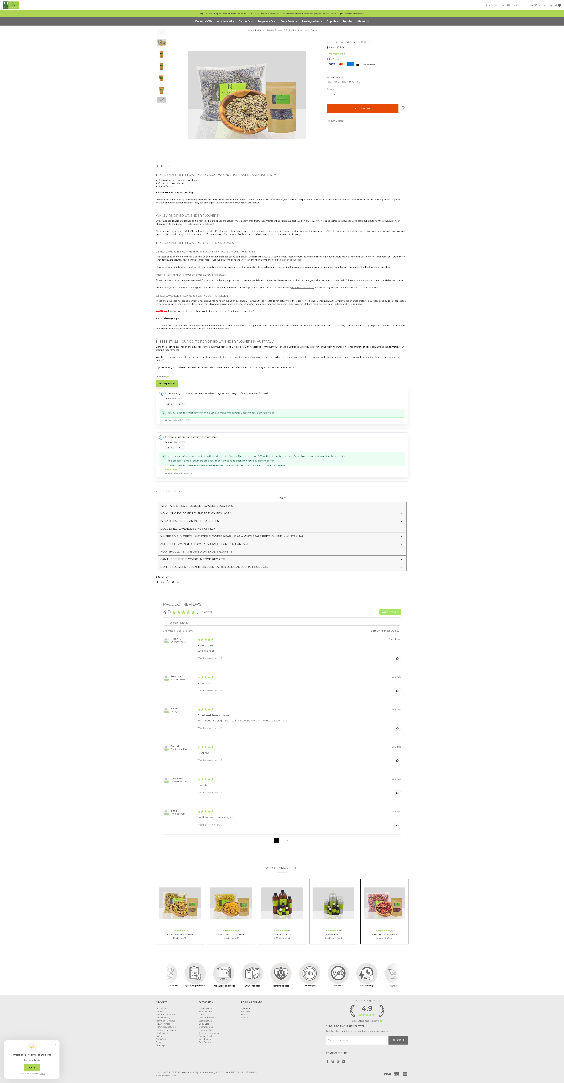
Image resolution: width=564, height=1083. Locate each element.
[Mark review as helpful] (397, 658)
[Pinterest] (178, 581)
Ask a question (167, 383)
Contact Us (161, 1011)
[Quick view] (196, 887)
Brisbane (245, 1011)
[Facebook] (157, 581)
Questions (162, 376)
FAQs (159, 1036)
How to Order (163, 1024)
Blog (158, 1042)
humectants (250, 357)
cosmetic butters (222, 357)
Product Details (335, 120)
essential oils (268, 357)
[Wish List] (196, 893)
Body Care (204, 1024)
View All (245, 1017)
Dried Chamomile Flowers (180, 934)
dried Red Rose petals (302, 287)
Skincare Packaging (209, 1033)
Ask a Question (334, 59)
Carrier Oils (204, 1014)
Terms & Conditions (166, 1014)
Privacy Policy (163, 1017)
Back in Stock (206, 1036)
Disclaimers (162, 1033)
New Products (206, 1039)
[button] (282, 506)
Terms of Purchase (165, 1020)
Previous (161, 32)
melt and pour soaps (291, 259)
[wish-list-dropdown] (403, 107)
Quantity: (331, 89)
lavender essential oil (364, 280)
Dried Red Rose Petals (384, 934)
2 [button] (282, 840)
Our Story (161, 1008)
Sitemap (160, 1045)
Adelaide (245, 1008)
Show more (171, 469)
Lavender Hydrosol (282, 934)
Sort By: (375, 630)
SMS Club (161, 1039)
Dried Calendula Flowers (231, 934)
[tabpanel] (180, 911)
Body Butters (205, 1011)
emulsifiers (237, 357)
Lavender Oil (333, 934)
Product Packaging (166, 1030)
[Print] (167, 581)
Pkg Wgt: (335, 77)
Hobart (244, 1014)
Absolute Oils (205, 1008)
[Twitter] (172, 581)
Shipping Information (353, 13)
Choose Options (180, 919)
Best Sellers (205, 1042)
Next (161, 100)
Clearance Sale (206, 1027)
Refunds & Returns (166, 1027)
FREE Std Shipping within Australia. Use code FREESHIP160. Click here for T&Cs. (240, 13)
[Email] (162, 581)
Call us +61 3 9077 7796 (168, 1072)
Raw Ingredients (207, 1017)
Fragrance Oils (206, 1030)
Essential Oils (205, 1020)
